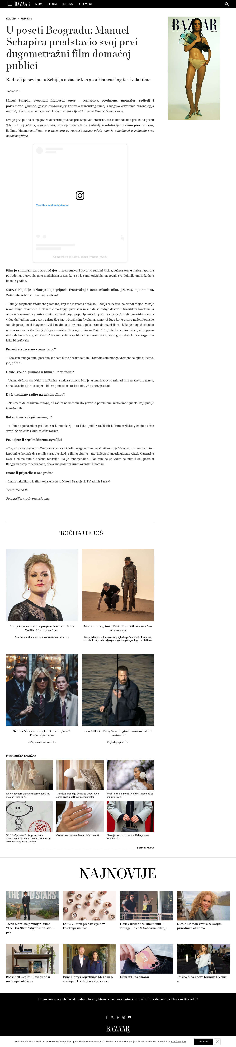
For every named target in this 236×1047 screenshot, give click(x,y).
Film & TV (26, 18)
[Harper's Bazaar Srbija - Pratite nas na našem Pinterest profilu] (118, 1017)
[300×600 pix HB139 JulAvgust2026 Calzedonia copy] (194, 68)
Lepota (52, 4)
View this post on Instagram (52, 205)
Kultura (68, 4)
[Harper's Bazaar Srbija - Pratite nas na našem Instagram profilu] (124, 1017)
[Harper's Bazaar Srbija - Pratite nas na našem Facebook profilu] (106, 1017)
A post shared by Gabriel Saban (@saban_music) (80, 256)
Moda (39, 4)
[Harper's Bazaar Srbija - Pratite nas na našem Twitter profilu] (112, 1017)
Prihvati (204, 1041)
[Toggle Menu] (10, 4)
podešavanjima (178, 1041)
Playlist (87, 4)
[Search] (227, 4)
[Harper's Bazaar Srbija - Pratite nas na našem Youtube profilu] (130, 1017)
